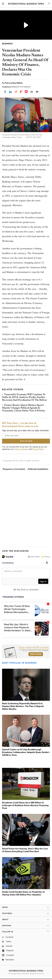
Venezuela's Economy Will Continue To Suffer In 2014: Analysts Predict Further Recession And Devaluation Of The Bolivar (24, 397)
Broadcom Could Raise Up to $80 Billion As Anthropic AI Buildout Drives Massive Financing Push (25, 805)
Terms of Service (21, 449)
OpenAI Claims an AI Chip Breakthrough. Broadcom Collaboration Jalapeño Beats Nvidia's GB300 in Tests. (26, 752)
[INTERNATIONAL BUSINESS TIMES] (26, 4)
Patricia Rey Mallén (14, 83)
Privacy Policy (38, 449)
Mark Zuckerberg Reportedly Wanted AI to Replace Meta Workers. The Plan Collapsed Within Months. (23, 706)
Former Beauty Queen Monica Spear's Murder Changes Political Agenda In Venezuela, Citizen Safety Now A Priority (23, 408)
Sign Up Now (35, 654)
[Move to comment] (37, 91)
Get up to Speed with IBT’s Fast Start (34, 647)
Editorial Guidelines (38, 469)
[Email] (31, 91)
